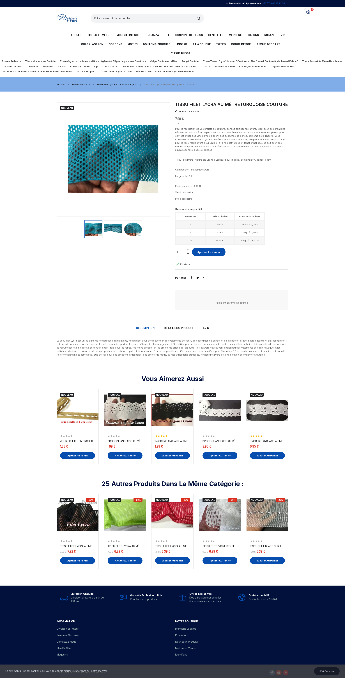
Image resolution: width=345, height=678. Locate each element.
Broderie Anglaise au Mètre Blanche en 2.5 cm (267, 441)
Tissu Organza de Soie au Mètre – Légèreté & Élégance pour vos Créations (103, 61)
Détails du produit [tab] (178, 328)
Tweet (198, 277)
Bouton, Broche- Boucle (252, 66)
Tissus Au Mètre (11, 61)
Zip (96, 66)
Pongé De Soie (190, 61)
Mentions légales (185, 628)
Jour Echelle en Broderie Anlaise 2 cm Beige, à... (77, 441)
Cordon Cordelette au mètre (219, 66)
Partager (191, 277)
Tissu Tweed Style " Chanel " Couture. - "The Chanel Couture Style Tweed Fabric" (250, 61)
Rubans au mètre (79, 66)
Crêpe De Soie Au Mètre (163, 61)
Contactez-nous (66, 641)
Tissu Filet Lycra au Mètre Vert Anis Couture (125, 546)
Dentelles (32, 66)
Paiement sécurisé (68, 635)
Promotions (181, 635)
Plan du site (64, 648)
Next (157, 159)
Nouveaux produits (186, 641)
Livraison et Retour (68, 628)
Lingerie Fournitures (282, 66)
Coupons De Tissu (12, 66)
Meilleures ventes (185, 648)
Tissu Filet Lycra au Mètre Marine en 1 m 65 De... (77, 546)
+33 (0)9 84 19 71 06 (273, 3)
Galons (62, 66)
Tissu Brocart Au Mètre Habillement (322, 61)
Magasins (62, 654)
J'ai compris (326, 671)
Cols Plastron (110, 66)
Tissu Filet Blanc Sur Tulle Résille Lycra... (267, 546)
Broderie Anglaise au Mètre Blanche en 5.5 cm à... (125, 441)
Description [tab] (145, 328)
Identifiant (181, 654)
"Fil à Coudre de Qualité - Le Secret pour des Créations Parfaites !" (160, 66)
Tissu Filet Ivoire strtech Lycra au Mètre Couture (220, 546)
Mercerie (48, 66)
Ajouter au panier (208, 252)
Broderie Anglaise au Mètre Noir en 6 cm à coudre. (172, 441)
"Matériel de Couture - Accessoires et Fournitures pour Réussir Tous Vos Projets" (49, 71)
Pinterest (204, 277)
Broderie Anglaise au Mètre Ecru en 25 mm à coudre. (220, 441)
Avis (206, 328)
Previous (69, 159)
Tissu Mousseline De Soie (40, 61)
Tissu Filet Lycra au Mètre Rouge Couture (172, 546)
